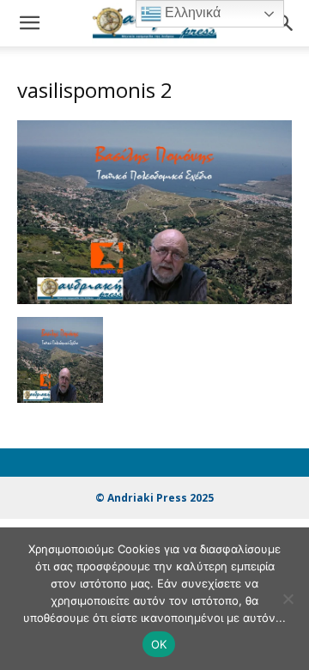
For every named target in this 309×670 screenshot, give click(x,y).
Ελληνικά (191, 12)
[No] (287, 598)
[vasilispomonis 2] (154, 299)
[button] (29, 23)
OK (159, 644)
